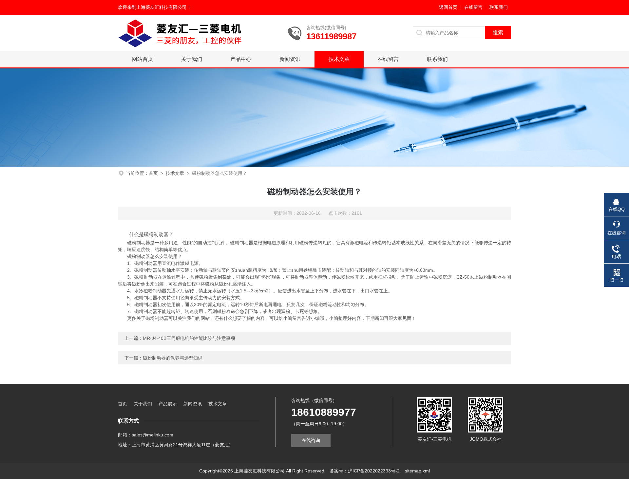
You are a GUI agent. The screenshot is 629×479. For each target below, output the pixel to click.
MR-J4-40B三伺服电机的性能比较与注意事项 (189, 338)
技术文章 (339, 59)
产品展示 (168, 403)
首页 (153, 173)
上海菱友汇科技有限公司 (161, 7)
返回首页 (448, 7)
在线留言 (473, 7)
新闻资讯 (289, 59)
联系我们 (498, 7)
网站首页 (142, 59)
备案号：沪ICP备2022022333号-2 (365, 470)
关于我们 (191, 59)
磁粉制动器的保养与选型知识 (172, 357)
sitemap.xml (417, 470)
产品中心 (240, 59)
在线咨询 (311, 440)
